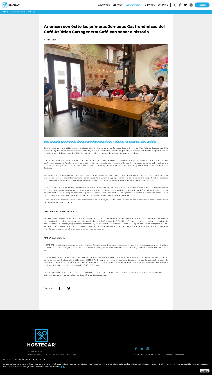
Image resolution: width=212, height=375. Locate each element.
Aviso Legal (71, 355)
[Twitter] (69, 288)
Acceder (202, 5)
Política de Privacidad (55, 355)
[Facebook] (59, 288)
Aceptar (204, 371)
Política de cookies (35, 355)
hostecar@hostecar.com (173, 355)
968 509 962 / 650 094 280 (146, 355)
